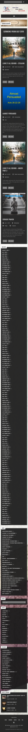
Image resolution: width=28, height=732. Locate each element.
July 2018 (4, 437)
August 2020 (5, 390)
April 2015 (4, 513)
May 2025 (4, 279)
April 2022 (4, 351)
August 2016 (5, 482)
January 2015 (5, 519)
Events (15, 720)
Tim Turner (5, 683)
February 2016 (5, 493)
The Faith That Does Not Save (10, 582)
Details (4, 81)
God (3, 622)
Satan (4, 638)
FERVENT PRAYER (8, 219)
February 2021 (5, 378)
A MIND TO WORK (11, 708)
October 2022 (5, 340)
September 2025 (6, 271)
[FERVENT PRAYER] (14, 214)
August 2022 (5, 343)
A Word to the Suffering (8, 533)
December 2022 (5, 336)
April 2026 (4, 258)
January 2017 (5, 472)
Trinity (4, 640)
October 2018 (5, 431)
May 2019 (4, 419)
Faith (3, 618)
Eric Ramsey (5, 664)
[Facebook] (13, 722)
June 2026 (4, 254)
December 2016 (5, 474)
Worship (4, 642)
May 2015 (4, 511)
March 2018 (5, 445)
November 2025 (6, 267)
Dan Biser (4, 656)
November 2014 (6, 523)
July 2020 (4, 392)
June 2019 (4, 417)
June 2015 (4, 509)
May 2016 (4, 488)
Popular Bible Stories (8, 572)
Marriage (4, 628)
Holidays (4, 548)
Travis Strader (6, 685)
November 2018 (6, 429)
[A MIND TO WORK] (4, 710)
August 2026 (5, 250)
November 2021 (6, 361)
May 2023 (4, 326)
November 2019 (6, 408)
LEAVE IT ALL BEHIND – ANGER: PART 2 (13, 169)
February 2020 (5, 402)
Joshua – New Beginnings (8, 558)
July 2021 (4, 369)
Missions (4, 630)
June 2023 (4, 324)
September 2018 (6, 433)
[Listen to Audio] (16, 698)
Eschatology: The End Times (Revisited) (12, 543)
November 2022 (6, 338)
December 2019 (5, 406)
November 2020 (6, 384)
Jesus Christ (5, 552)
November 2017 (6, 453)
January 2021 (5, 380)
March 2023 (5, 330)
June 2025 (4, 277)
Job (3, 556)
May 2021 (4, 373)
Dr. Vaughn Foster (7, 660)
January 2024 (5, 310)
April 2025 (4, 281)
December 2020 (5, 382)
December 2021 (5, 359)
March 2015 (5, 515)
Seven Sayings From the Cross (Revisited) (13, 578)
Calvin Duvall (5, 650)
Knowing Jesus (6, 562)
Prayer (6, 225)
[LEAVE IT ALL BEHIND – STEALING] (14, 58)
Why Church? (5, 593)
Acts (6, 119)
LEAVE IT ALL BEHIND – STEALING (14, 63)
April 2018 (4, 443)
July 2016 (4, 484)
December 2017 (5, 451)
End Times (4, 616)
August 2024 (5, 297)
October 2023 (5, 316)
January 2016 (5, 495)
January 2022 (5, 357)
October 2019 (5, 410)
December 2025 (5, 265)
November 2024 (6, 291)
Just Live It (5, 560)
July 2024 (4, 299)
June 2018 (4, 439)
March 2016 (5, 492)
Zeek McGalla (5, 687)
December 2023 (5, 312)
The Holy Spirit (6, 587)
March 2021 (5, 377)
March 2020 (5, 400)
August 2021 (5, 367)
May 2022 (4, 349)
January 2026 (5, 263)
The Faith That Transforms (9, 586)
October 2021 (5, 363)
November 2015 (6, 499)
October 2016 (5, 478)
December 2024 (5, 289)
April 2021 (4, 375)
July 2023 (4, 322)
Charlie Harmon (6, 652)
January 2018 (5, 449)
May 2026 (4, 256)
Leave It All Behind (7, 564)
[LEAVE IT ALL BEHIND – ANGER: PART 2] (14, 163)
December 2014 (5, 521)
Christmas (5, 611)
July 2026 (4, 252)
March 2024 (5, 306)
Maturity (4, 566)
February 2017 (5, 470)
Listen (11, 81)
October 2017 (5, 454)
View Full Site (14, 717)
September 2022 (6, 341)
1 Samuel (14, 225)
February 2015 (5, 517)
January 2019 (5, 425)
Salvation (5, 636)
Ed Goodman (17, 117)
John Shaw (5, 667)
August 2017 (5, 458)
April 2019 (4, 421)
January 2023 (5, 334)
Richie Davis (5, 675)
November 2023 (6, 314)
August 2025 (5, 273)
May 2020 (4, 396)
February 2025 (5, 285)
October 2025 (5, 269)
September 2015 (6, 503)
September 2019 (6, 412)
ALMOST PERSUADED (9, 113)
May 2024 (4, 302)
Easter (4, 614)
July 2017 (4, 460)
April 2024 (4, 304)
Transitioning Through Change (10, 589)
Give (19, 720)
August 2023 (5, 320)
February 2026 (5, 262)
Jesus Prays (5, 554)
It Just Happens (6, 550)
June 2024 (4, 301)
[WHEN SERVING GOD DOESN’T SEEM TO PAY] (4, 697)
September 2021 (6, 365)
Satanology (5, 574)
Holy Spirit (5, 624)
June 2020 (4, 394)
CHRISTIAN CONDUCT (12, 702)
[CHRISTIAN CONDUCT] (4, 704)
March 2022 (5, 353)
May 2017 (4, 464)
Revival (4, 634)
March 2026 (5, 260)
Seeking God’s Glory (7, 576)
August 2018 (5, 435)
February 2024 (5, 308)
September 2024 (6, 295)
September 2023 (6, 318)
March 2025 (5, 283)
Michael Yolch (6, 669)
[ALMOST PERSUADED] (14, 109)
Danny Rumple (6, 658)
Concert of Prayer (7, 537)
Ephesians (7, 69)
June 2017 (4, 462)
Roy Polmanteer (6, 677)
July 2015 (4, 507)
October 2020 (5, 386)
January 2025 (5, 287)
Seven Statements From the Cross (11, 580)
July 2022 (4, 345)
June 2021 (4, 371)
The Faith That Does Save (9, 584)
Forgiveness (5, 545)
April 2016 (4, 490)
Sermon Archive (6, 24)
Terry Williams (6, 681)
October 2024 (5, 293)
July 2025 (4, 275)
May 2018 (4, 441)
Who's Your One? (6, 591)
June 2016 (4, 486)
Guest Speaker (6, 665)
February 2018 (5, 447)
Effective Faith (6, 539)
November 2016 (6, 476)
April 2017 (4, 466)
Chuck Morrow (6, 654)
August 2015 (5, 505)
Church (4, 612)
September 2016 (6, 480)
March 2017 (5, 468)
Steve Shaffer (6, 679)
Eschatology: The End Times (9, 541)
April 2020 (4, 398)
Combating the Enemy (8, 535)
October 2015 (5, 501)
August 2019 (5, 414)
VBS (22, 720)
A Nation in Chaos (7, 531)
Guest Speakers (6, 546)
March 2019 (5, 423)
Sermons (10, 720)
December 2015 (5, 497)
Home (6, 720)
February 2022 (5, 355)
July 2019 (4, 416)
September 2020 (6, 388)
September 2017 (6, 456)
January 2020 (5, 404)
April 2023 (4, 328)
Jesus (3, 626)
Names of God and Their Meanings (11, 568)
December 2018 (5, 427)
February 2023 (5, 332)
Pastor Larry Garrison (19, 66)
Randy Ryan (16, 223)
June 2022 (4, 347)
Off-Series (5, 570)
